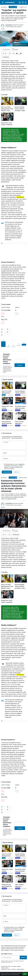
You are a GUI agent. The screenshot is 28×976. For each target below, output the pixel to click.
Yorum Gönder (7, 472)
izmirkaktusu (9, 25)
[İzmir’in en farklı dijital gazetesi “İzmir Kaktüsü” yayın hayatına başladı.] (7, 104)
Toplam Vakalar (5, 307)
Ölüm (2, 316)
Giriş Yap (16, 472)
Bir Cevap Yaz (7, 433)
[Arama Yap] (20, 2)
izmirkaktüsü (9, 2)
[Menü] (2, 2)
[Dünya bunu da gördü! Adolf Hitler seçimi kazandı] (7, 419)
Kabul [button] (25, 974)
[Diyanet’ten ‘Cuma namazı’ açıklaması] (7, 119)
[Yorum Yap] (13, 53)
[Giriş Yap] (23, 2)
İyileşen (17, 307)
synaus (6, 967)
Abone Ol (19, 365)
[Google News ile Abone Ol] (6, 49)
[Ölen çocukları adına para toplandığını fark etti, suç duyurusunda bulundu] (20, 419)
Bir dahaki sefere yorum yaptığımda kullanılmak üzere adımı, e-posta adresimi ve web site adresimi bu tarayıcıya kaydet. (14, 466)
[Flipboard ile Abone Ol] (15, 49)
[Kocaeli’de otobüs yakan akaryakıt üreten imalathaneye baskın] (20, 404)
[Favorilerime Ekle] (9, 53)
